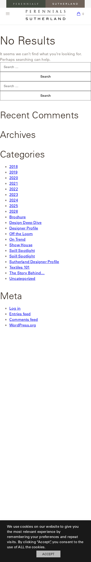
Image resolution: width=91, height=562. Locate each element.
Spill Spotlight (22, 250)
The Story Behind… (27, 272)
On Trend (17, 239)
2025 (13, 205)
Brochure (17, 216)
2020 (13, 177)
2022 (13, 188)
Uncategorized (22, 278)
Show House (20, 244)
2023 (13, 194)
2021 (13, 183)
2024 (13, 200)
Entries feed (20, 313)
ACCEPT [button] (48, 554)
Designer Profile (23, 228)
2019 (13, 172)
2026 (13, 211)
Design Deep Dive (25, 222)
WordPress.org (22, 324)
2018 (13, 166)
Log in (15, 308)
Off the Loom (21, 233)
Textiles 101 (19, 267)
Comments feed (23, 319)
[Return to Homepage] (45, 15)
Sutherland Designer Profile (34, 261)
